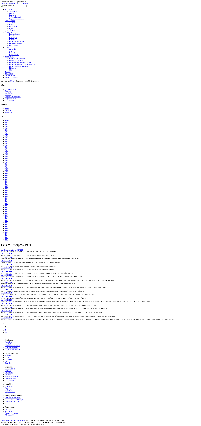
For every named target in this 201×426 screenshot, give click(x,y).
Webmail (25, 4)
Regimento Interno (15, 43)
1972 (6, 224)
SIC (21, 4)
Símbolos (12, 30)
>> (6, 332)
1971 (6, 226)
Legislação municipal (12, 401)
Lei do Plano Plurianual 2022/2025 (20, 62)
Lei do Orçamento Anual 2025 (19, 66)
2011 (6, 151)
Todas (7, 109)
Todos (7, 120)
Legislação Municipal (16, 60)
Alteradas (8, 110)
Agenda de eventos (11, 77)
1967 (6, 232)
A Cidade (12, 23)
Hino (11, 28)
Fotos (11, 24)
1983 (6, 204)
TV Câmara (9, 74)
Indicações (12, 53)
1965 (6, 236)
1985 (6, 200)
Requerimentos (14, 55)
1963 (6, 240)
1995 (6, 181)
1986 (6, 198)
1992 (6, 187)
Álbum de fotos (10, 75)
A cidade (8, 355)
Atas (10, 51)
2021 (6, 132)
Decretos (12, 40)
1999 (6, 173)
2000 (6, 172)
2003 (6, 166)
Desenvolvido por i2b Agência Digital (13, 420)
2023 (6, 128)
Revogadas (8, 112)
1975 (6, 219)
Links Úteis (4, 4)
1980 (6, 209)
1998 (6, 175)
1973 (6, 223)
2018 (6, 137)
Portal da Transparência (17, 58)
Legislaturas (13, 15)
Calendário (12, 49)
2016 (6, 141)
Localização (13, 26)
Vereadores (13, 11)
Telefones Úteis (14, 4)
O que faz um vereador (16, 19)
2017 (6, 139)
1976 (6, 217)
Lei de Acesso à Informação (14, 399)
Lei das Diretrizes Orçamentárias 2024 (22, 64)
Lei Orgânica (13, 45)
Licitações (12, 68)
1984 (6, 202)
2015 (6, 143)
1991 (6, 189)
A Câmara (8, 9)
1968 (6, 230)
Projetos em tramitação (16, 41)
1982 (6, 206)
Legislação (8, 32)
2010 (6, 153)
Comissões (12, 13)
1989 (6, 192)
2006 (6, 160)
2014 (6, 145)
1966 (6, 234)
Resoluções (13, 38)
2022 (6, 130)
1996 (6, 179)
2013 (6, 147)
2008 (6, 156)
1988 (6, 194)
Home (12, 81)
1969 (6, 228)
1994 (6, 183)
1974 (6, 221)
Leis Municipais (10, 89)
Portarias (12, 36)
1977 (6, 215)
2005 (6, 162)
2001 (6, 170)
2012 (6, 149)
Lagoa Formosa (10, 21)
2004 (6, 164)
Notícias (7, 72)
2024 (6, 126)
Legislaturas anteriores (12, 346)
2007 (6, 158)
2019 (6, 136)
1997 (6, 177)
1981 (6, 207)
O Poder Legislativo (16, 17)
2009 (6, 154)
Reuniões (8, 47)
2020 (6, 134)
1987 (6, 196)
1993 (6, 185)
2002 (6, 168)
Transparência (9, 57)
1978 (6, 213)
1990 (6, 190)
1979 (6, 211)
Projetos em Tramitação (13, 97)
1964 (6, 238)
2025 (6, 124)
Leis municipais (14, 34)
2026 (6, 122)
